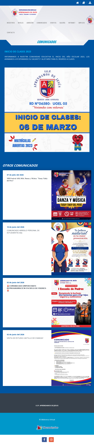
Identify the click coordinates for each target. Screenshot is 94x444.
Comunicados (42, 23)
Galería (62, 23)
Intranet (71, 23)
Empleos (82, 23)
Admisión (30, 23)
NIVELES (21, 23)
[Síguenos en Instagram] (50, 440)
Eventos (53, 23)
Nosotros (11, 23)
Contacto (11, 32)
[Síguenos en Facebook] (43, 440)
